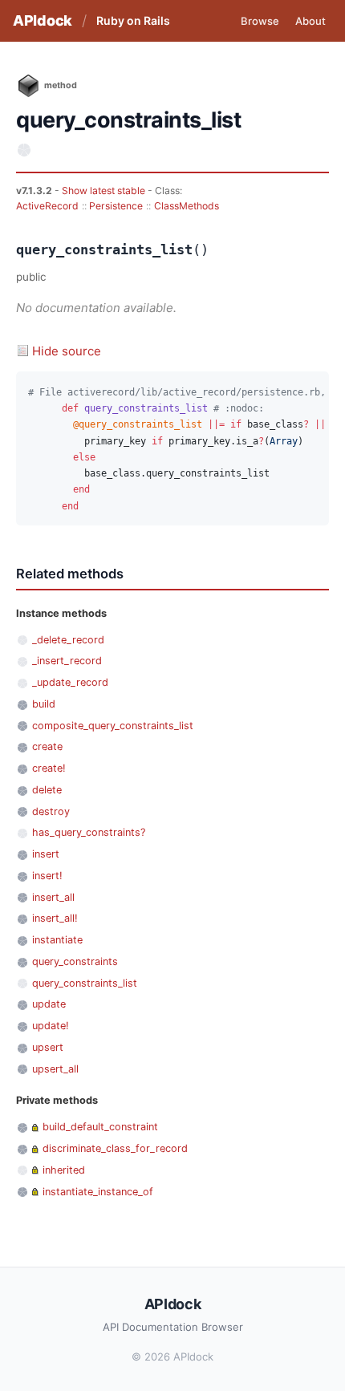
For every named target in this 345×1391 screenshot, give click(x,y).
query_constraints (75, 961)
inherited (64, 1170)
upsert (47, 1047)
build (43, 704)
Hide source (66, 351)
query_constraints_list (84, 983)
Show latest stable (105, 191)
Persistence (116, 206)
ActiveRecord (47, 206)
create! (49, 768)
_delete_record (68, 640)
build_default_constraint (100, 1127)
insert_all (53, 897)
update (49, 1004)
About (310, 20)
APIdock (42, 20)
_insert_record (67, 661)
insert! (47, 876)
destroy (51, 811)
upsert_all (55, 1069)
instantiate (57, 940)
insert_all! (55, 918)
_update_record (70, 682)
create (47, 746)
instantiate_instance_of (98, 1192)
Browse (260, 20)
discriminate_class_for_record (115, 1148)
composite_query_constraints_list (112, 726)
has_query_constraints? (88, 832)
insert (45, 854)
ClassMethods (186, 206)
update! (50, 1026)
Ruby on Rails (133, 20)
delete (47, 790)
